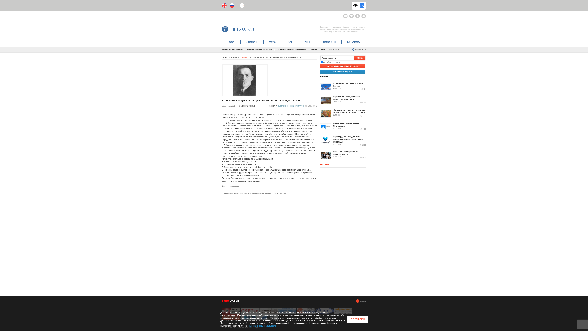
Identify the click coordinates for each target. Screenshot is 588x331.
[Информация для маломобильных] (362, 5)
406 (364, 157)
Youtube (345, 15)
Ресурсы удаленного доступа (259, 49)
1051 (364, 145)
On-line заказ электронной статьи (342, 66)
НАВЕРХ (363, 301)
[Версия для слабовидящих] (356, 5)
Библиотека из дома (342, 72)
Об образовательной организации (291, 49)
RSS (357, 15)
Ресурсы (272, 42)
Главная (244, 57)
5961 (310, 106)
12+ (241, 4)
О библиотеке (252, 42)
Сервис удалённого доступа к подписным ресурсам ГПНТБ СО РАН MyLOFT (348, 139)
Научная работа (353, 42)
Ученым (308, 42)
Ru (232, 5)
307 (364, 116)
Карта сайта (334, 49)
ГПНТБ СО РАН (248, 106)
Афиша (314, 49)
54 (365, 89)
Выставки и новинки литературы (291, 106)
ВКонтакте (351, 15)
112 (364, 102)
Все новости (325, 165)
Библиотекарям (329, 42)
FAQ (323, 49)
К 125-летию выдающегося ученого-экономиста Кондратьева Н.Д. (262, 100)
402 (364, 129)
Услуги (290, 42)
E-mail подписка (363, 16)
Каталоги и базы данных (232, 49)
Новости (231, 42)
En (224, 5)
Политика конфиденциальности (262, 326)
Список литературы (230, 186)
